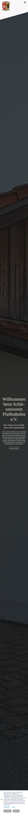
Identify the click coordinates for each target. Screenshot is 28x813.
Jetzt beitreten (14, 448)
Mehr (13, 807)
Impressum (7, 807)
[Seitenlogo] (6, 6)
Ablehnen (16, 811)
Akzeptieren (7, 811)
